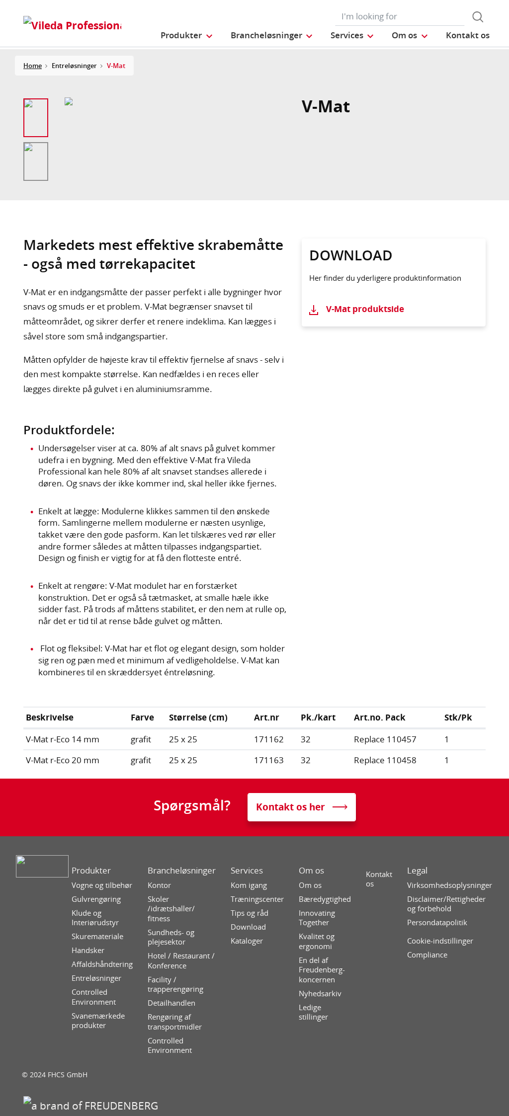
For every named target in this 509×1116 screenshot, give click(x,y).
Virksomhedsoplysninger (449, 885)
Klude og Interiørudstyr (95, 918)
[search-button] (477, 16)
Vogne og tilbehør (102, 885)
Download (248, 927)
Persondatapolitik (437, 922)
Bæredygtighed (325, 899)
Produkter (91, 870)
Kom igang (249, 885)
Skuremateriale (97, 936)
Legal (417, 870)
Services (247, 870)
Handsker (88, 950)
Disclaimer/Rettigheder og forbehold (446, 904)
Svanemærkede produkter (98, 1021)
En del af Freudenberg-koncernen (322, 970)
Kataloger (247, 941)
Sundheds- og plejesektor (171, 937)
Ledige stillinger (313, 1012)
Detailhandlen (171, 1003)
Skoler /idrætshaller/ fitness (171, 908)
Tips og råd (249, 913)
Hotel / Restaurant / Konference (181, 960)
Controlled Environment (94, 997)
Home (32, 65)
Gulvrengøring (96, 899)
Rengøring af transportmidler (175, 1022)
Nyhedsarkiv (320, 993)
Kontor (159, 885)
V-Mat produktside (365, 309)
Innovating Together (317, 918)
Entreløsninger (96, 978)
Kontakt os (379, 879)
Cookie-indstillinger (440, 941)
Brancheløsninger (182, 870)
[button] (187, 35)
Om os (311, 870)
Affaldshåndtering (102, 964)
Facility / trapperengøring (175, 984)
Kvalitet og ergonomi (317, 941)
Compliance (427, 954)
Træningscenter (257, 899)
